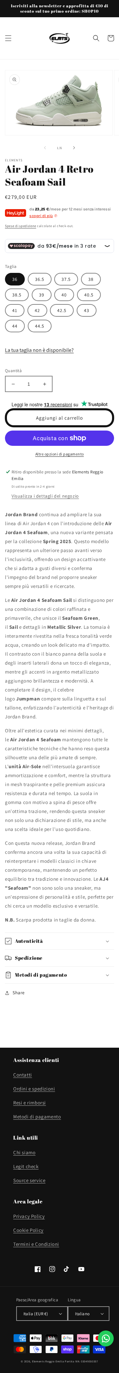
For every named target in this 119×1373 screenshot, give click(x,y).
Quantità (13, 370)
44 (15, 326)
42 (37, 310)
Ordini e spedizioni (34, 1089)
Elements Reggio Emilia (48, 1361)
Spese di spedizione (20, 226)
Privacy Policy (29, 1216)
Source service (29, 1180)
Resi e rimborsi (29, 1102)
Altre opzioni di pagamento (59, 453)
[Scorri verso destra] (74, 147)
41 (14, 310)
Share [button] (19, 993)
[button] (8, 38)
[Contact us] (106, 1338)
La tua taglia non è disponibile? (39, 350)
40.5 (89, 295)
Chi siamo (24, 1152)
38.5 (16, 295)
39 (41, 295)
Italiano (82, 1314)
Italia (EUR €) (35, 1314)
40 (64, 295)
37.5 (66, 279)
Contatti (22, 1075)
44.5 (39, 326)
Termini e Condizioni (36, 1244)
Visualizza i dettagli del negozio (45, 496)
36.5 (39, 279)
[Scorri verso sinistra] (45, 147)
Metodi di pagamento (37, 1116)
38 (91, 279)
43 (86, 310)
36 (15, 279)
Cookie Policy (28, 1230)
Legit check (26, 1166)
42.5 (61, 310)
